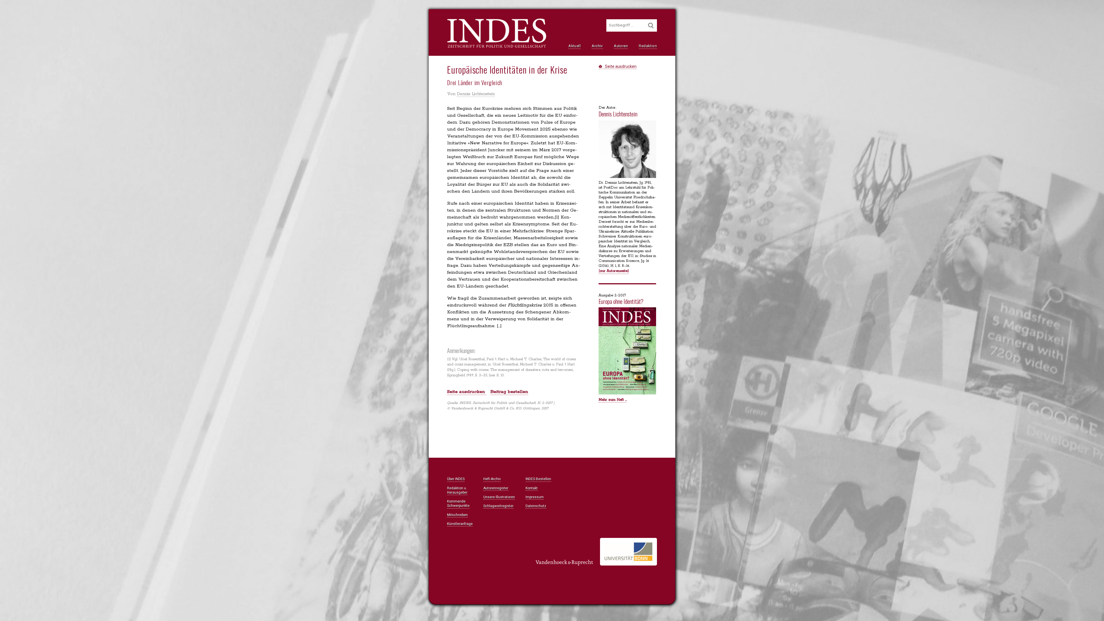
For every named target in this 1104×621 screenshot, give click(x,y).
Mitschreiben (457, 515)
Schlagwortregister (498, 506)
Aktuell (574, 46)
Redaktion (648, 46)
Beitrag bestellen (509, 392)
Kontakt (532, 488)
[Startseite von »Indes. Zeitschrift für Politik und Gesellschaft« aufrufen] (496, 47)
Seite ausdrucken (620, 66)
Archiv (597, 46)
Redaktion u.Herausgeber (457, 490)
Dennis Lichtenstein (476, 94)
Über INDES (456, 479)
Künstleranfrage (460, 524)
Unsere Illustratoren (499, 497)
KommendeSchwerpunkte (458, 503)
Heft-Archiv (492, 479)
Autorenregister (495, 488)
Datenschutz (536, 506)
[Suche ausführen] (651, 25)
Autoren (621, 46)
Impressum (535, 497)
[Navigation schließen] (380, 17)
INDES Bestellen (538, 479)
